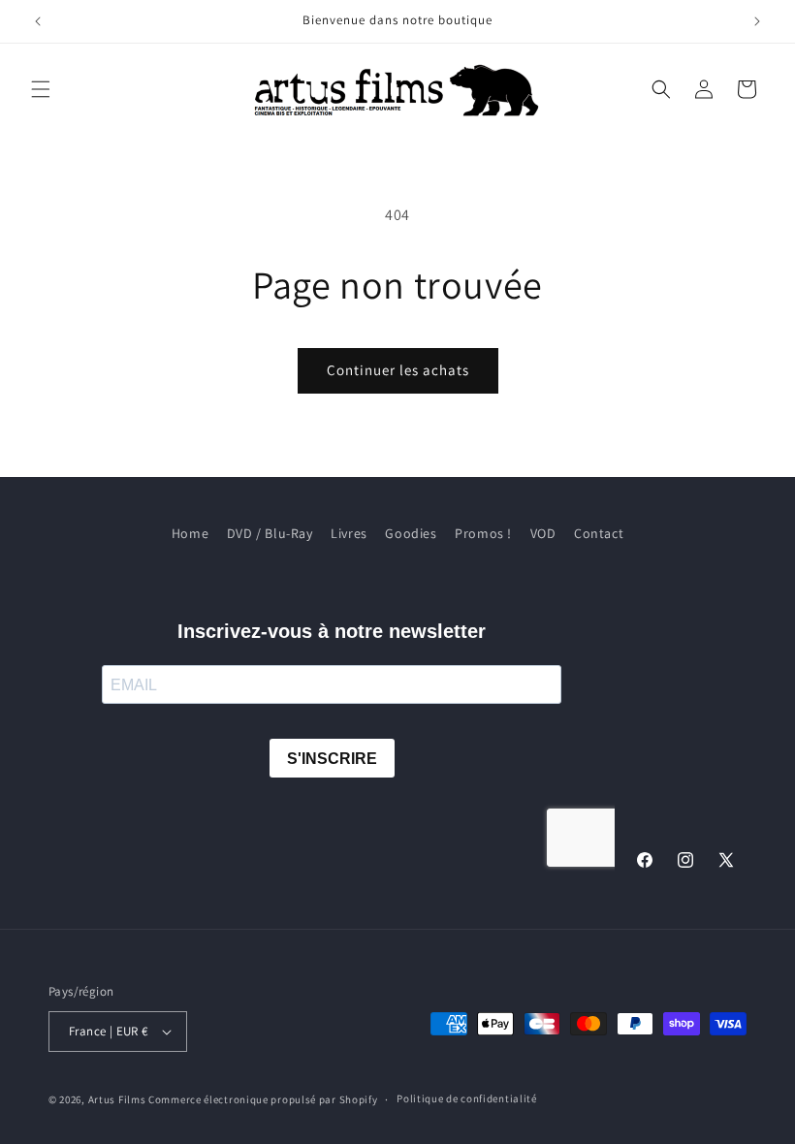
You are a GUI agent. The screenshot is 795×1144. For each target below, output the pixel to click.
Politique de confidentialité (467, 1098)
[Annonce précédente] (37, 21)
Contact (598, 533)
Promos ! (483, 533)
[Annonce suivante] (757, 21)
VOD (543, 533)
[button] (40, 89)
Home (190, 533)
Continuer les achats (398, 370)
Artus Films (117, 1099)
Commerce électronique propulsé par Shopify (262, 1099)
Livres (349, 533)
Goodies (410, 533)
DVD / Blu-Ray (270, 533)
